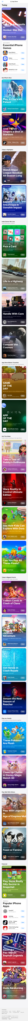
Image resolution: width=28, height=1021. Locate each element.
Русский (14, 1011)
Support (10, 1018)
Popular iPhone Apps (12, 905)
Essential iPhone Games (13, 46)
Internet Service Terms (6, 1017)
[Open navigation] (2, 1)
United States (4, 1009)
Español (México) (5, 1011)
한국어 (10, 1012)
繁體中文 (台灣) (4, 1013)
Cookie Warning (4, 1018)
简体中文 (18, 1011)
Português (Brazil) (16, 1012)
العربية (10, 1011)
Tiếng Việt (22, 1012)
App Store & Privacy (14, 1017)
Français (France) (5, 1012)
